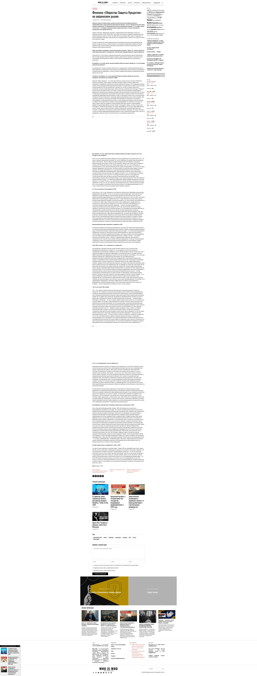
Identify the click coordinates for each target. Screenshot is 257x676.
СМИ (158, 17)
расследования (151, 33)
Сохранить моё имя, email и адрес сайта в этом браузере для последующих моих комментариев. (116, 565)
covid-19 (149, 10)
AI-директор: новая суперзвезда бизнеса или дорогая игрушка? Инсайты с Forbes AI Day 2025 (100, 500)
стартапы (148, 35)
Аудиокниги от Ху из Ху (116, 649)
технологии (152, 35)
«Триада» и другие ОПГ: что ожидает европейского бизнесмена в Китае (155, 55)
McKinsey (155, 10)
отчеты (134, 537)
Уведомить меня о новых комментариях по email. (105, 568)
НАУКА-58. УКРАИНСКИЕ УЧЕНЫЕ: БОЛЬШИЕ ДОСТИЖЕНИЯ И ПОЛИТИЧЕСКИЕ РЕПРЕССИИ (146, 626)
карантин (158, 27)
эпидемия (161, 35)
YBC (160, 10)
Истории (113, 653)
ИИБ (150, 12)
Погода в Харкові (151, 102)
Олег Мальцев (157, 16)
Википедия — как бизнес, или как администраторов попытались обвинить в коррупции (166, 621)
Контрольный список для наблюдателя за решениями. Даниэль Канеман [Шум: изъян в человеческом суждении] (138, 654)
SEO (158, 10)
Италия (155, 14)
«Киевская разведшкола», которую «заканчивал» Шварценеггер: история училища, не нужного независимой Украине (155, 42)
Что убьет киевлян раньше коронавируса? (153, 48)
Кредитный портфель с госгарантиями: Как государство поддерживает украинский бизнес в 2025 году (118, 501)
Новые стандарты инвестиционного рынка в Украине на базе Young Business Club (100, 471)
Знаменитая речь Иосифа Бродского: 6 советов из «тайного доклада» (155, 69)
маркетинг (163, 29)
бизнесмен (111, 537)
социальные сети (161, 33)
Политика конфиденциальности (118, 658)
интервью (125, 537)
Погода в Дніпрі (150, 122)
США (160, 18)
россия (156, 33)
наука (148, 31)
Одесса (152, 15)
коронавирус (154, 29)
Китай (158, 14)
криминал (159, 29)
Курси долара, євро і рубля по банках (153, 75)
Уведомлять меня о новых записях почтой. (104, 570)
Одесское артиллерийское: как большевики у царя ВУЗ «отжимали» (155, 59)
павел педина (96, 539)
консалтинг (149, 29)
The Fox (162, 672)
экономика (156, 35)
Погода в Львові (150, 92)
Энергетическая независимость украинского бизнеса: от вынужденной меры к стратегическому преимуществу (136, 501)
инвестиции (118, 537)
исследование (160, 25)
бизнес (105, 537)
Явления (95, 8)
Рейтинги (156, 17)
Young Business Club (97, 537)
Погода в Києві (150, 82)
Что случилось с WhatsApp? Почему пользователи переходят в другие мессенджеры (155, 64)
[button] (163, 668)
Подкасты (134, 642)
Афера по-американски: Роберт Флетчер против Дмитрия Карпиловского (134, 471)
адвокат (153, 20)
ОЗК (130, 537)
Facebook (152, 10)
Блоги (112, 651)
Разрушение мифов (150, 17)
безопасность (158, 20)
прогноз (151, 31)
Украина (149, 20)
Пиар (160, 15)
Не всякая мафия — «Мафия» (154, 51)
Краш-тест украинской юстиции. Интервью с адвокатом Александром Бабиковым (90, 624)
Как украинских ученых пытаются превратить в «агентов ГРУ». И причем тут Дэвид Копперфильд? (109, 624)
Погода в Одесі (150, 112)
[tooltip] (93, 476)
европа (153, 25)
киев (161, 27)
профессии (155, 31)
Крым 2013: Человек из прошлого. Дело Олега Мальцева (99, 525)
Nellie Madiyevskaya (107, 19)
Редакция (113, 656)
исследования (151, 27)
